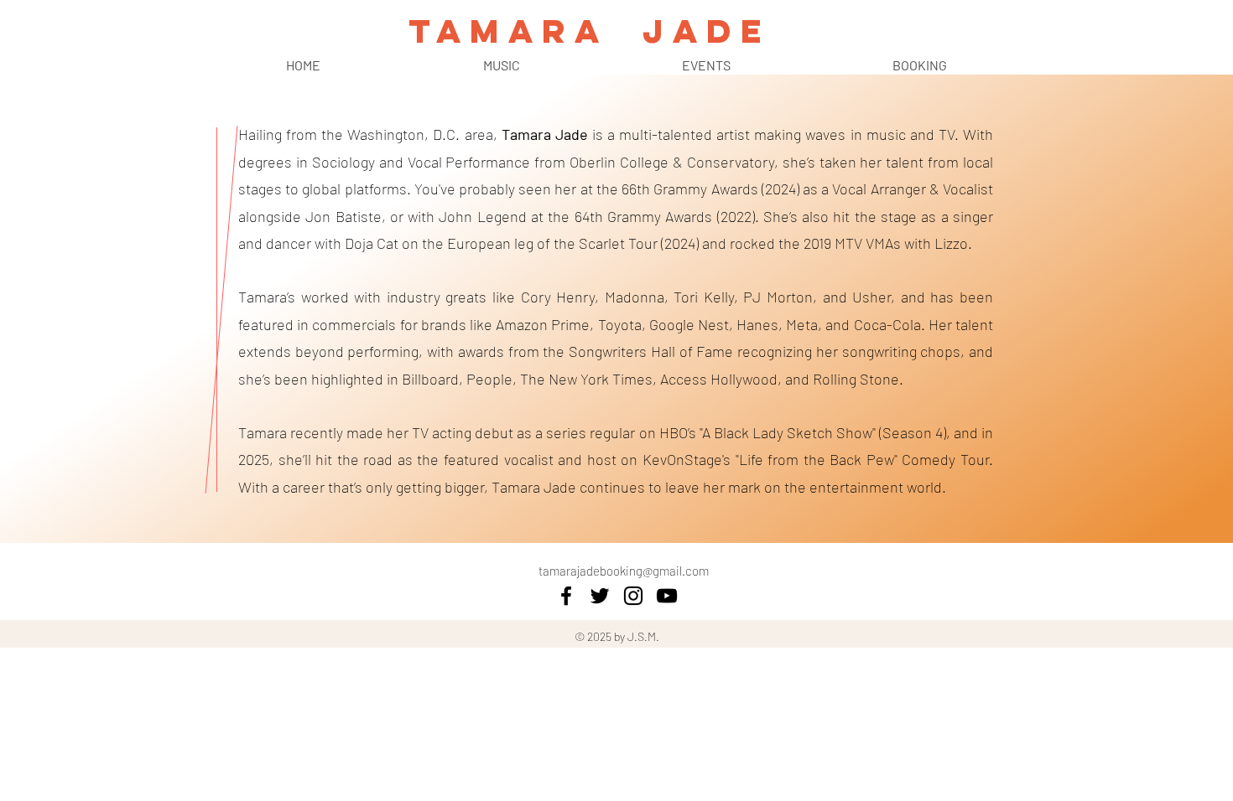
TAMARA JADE (589, 31)
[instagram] (633, 595)
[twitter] (599, 595)
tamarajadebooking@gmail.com (623, 570)
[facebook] (566, 595)
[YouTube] (666, 595)
